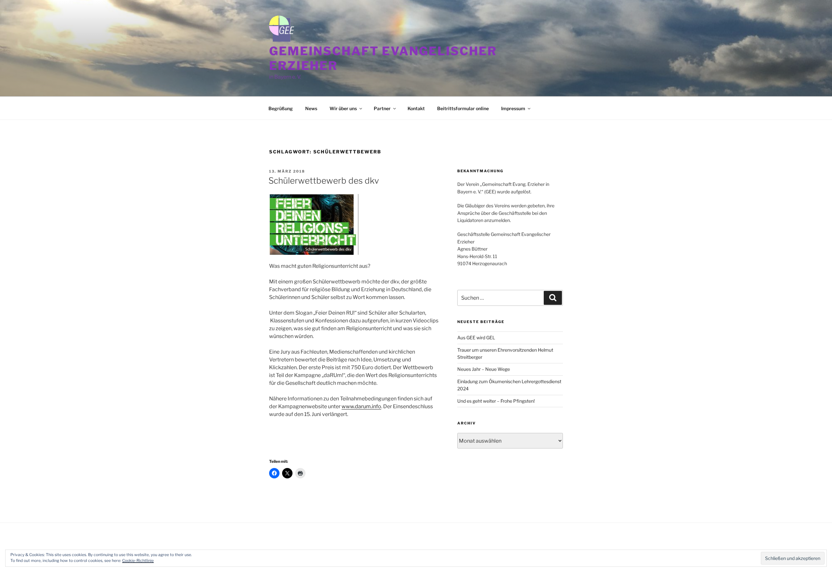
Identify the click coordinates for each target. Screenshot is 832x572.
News (311, 108)
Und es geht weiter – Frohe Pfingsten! (496, 401)
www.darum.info (361, 406)
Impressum (513, 108)
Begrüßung (280, 108)
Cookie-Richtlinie (138, 560)
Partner (382, 108)
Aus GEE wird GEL (476, 337)
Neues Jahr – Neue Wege (483, 369)
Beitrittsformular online (463, 108)
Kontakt (416, 108)
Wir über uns (343, 108)
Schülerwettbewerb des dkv (323, 181)
